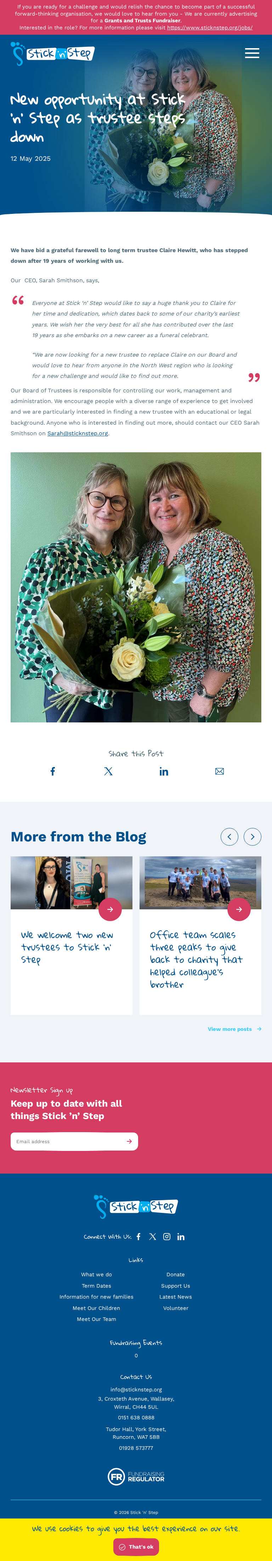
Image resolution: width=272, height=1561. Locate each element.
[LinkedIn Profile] (181, 1238)
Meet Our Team (96, 1319)
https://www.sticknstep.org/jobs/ (210, 27)
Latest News (175, 1297)
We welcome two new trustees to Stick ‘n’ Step (67, 946)
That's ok (141, 1547)
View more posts (230, 1029)
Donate (175, 1274)
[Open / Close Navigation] (252, 53)
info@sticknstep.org (136, 1389)
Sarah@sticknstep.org (77, 433)
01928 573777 (136, 1448)
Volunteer (175, 1308)
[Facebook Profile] (138, 1238)
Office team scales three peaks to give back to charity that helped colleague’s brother (196, 959)
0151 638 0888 (136, 1417)
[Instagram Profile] (166, 1238)
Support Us (175, 1286)
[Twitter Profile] (152, 1238)
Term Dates (96, 1286)
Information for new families (97, 1297)
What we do (96, 1274)
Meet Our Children (96, 1308)
